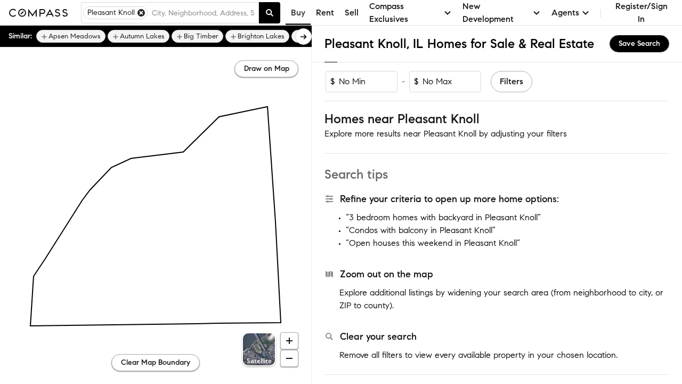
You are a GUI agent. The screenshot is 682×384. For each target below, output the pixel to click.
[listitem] (70, 36)
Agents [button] (565, 12)
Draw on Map (266, 68)
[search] (269, 12)
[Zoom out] (289, 358)
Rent (325, 12)
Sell (352, 12)
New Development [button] (488, 12)
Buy (298, 12)
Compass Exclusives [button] (388, 12)
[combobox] (203, 13)
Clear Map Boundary (155, 362)
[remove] (141, 13)
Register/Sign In (641, 12)
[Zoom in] (289, 340)
